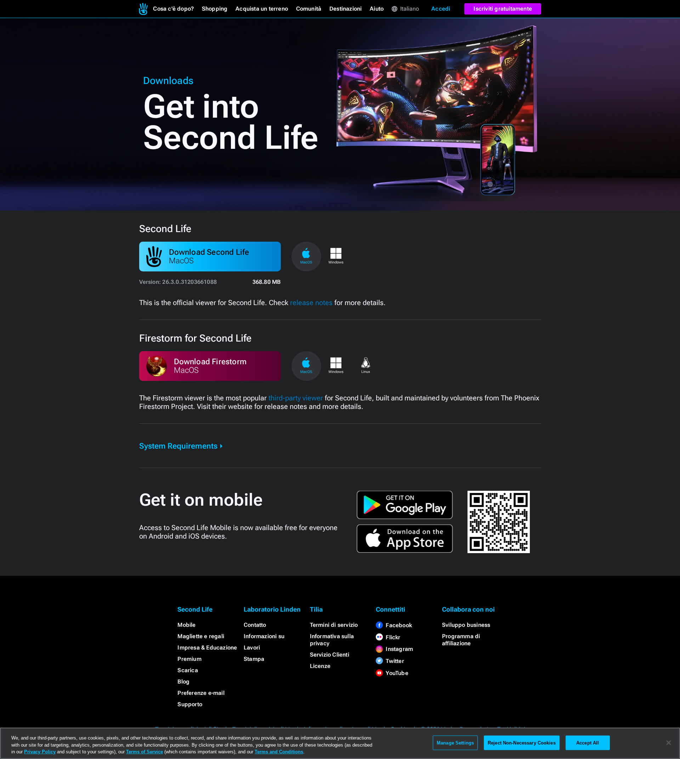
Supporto (189, 704)
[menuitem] (143, 9)
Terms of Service (144, 751)
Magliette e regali (200, 636)
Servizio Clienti (329, 654)
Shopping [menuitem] (215, 8)
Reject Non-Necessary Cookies (522, 742)
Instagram (399, 649)
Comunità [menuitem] (309, 8)
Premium (189, 659)
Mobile (186, 625)
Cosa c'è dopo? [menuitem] (173, 8)
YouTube (397, 673)
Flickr (393, 637)
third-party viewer (295, 398)
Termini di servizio (334, 625)
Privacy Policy (40, 751)
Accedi (440, 8)
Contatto (255, 625)
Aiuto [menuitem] (377, 8)
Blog (183, 681)
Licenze (320, 666)
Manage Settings (455, 742)
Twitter (395, 661)
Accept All (587, 742)
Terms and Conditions (279, 751)
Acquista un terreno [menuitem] (262, 8)
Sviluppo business (466, 625)
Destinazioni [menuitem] (345, 8)
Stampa (254, 659)
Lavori (252, 647)
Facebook (399, 625)
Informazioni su (264, 636)
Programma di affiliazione (461, 640)
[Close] (668, 742)
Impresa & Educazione (207, 647)
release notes (311, 302)
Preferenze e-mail (200, 693)
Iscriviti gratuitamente (503, 8)
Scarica (187, 670)
